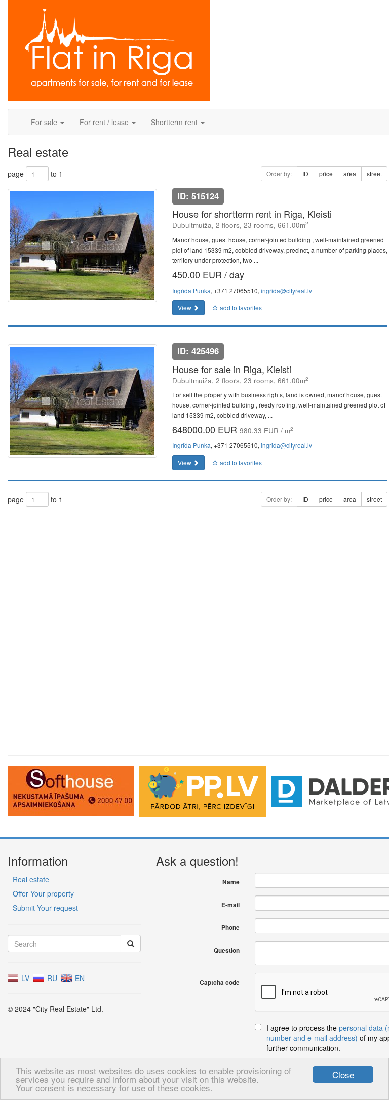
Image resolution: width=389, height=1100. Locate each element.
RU (51, 978)
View (185, 307)
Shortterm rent (175, 122)
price (326, 173)
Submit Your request (45, 908)
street (374, 173)
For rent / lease (105, 122)
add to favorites (240, 307)
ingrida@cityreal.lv (286, 290)
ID (305, 173)
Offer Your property (43, 893)
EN (79, 978)
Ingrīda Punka (191, 290)
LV (24, 978)
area (349, 173)
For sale (45, 122)
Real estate (31, 879)
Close (343, 1074)
